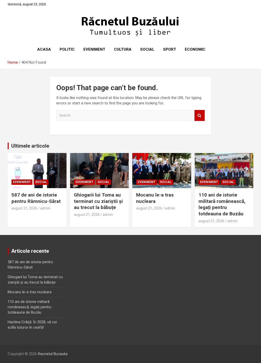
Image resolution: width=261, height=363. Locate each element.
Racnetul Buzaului (53, 354)
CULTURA (123, 49)
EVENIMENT (94, 49)
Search (199, 115)
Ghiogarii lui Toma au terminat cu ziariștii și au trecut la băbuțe (98, 201)
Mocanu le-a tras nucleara (155, 198)
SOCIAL (147, 49)
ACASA (44, 49)
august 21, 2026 (24, 208)
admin (45, 208)
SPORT (169, 49)
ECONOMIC (195, 49)
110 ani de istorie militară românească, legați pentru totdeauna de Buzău (222, 204)
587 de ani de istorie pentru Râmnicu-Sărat (36, 198)
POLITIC (67, 49)
